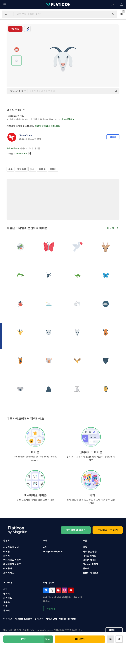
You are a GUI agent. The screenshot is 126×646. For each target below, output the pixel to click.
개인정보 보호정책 (23, 618)
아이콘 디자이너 (11, 547)
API (45, 547)
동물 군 (42, 169)
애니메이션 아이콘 (12, 564)
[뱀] (105, 389)
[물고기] (20, 247)
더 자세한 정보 (68, 119)
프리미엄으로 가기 (107, 530)
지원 (85, 547)
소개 (5, 589)
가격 (5, 606)
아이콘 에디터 (89, 559)
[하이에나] (20, 360)
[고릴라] (48, 360)
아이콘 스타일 (89, 555)
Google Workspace (53, 551)
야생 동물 (21, 169)
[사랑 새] (77, 247)
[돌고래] (77, 389)
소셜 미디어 (48, 582)
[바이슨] (105, 332)
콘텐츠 (6, 540)
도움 (85, 540)
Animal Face (13, 148)
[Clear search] (106, 14)
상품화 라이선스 (90, 572)
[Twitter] (52, 590)
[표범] (105, 360)
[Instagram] (64, 590)
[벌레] (20, 275)
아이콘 (6, 551)
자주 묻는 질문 (90, 551)
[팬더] (48, 332)
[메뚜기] (77, 275)
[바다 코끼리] (48, 389)
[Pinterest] (58, 590)
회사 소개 (7, 582)
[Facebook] (46, 590)
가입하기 (50, 608)
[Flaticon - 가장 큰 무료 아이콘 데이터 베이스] (58, 4)
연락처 (6, 593)
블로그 (6, 602)
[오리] (48, 303)
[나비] (48, 247)
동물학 (53, 169)
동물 (10, 169)
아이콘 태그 (8, 568)
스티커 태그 (8, 572)
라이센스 (7, 597)
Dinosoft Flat (20, 153)
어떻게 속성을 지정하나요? (47, 126)
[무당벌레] (20, 303)
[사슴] (20, 332)
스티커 (6, 555)
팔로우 (86, 568)
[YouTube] (71, 590)
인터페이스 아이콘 (12, 559)
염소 (32, 169)
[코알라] (20, 389)
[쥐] (77, 332)
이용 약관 (7, 618)
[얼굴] (105, 247)
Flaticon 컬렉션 (90, 564)
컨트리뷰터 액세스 (76, 530)
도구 (45, 540)
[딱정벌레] (48, 275)
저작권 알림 (51, 618)
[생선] (105, 303)
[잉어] (77, 303)
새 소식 (6, 610)
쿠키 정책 (38, 618)
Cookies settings (67, 619)
